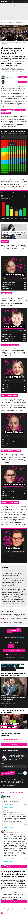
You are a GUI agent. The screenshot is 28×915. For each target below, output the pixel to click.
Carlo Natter (9, 77)
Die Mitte (4, 670)
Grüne (15, 664)
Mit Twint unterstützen (15, 654)
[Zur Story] (14, 887)
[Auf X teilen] (3, 706)
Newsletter (4, 908)
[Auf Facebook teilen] (3, 69)
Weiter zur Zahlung (14, 650)
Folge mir (22, 77)
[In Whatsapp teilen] (5, 69)
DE (20, 1)
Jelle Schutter (9, 82)
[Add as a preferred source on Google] (19, 69)
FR (23, 1)
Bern (16, 666)
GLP (12, 664)
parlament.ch (3, 176)
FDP (8, 664)
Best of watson (6, 668)
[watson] (4, 1)
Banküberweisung (20, 657)
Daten (13, 668)
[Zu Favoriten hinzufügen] (14, 69)
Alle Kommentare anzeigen (14, 867)
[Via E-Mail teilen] (8, 69)
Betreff (2, 763)
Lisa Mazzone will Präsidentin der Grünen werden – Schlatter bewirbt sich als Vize (13, 615)
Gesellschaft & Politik (8, 666)
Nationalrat (19, 668)
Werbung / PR (11, 908)
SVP (22, 664)
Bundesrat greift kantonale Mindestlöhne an (14, 622)
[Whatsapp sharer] (5, 706)
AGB (25, 908)
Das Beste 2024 (10, 22)
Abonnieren (14, 744)
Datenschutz (10, 910)
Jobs (16, 908)
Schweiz (3, 22)
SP (19, 664)
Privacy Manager (17, 910)
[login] (2, 913)
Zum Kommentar (8, 807)
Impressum (20, 908)
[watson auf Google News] (24, 69)
